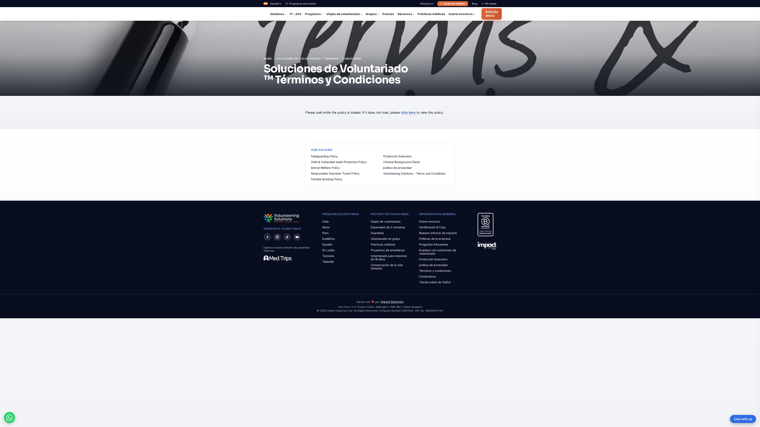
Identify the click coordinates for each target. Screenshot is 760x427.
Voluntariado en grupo (385, 238)
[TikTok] (287, 237)
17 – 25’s (295, 14)
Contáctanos (427, 276)
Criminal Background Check (401, 162)
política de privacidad (397, 167)
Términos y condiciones (435, 270)
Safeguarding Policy (324, 156)
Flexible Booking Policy (326, 179)
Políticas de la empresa (434, 238)
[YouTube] (297, 237)
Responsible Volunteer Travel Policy (335, 173)
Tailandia (328, 261)
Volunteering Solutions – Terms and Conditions (414, 173)
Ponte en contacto (454, 3)
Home (268, 58)
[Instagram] (277, 237)
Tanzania (328, 256)
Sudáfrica (328, 238)
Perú (325, 233)
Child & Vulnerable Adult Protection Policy (339, 162)
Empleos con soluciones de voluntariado (437, 251)
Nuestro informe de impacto (438, 233)
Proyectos (313, 14)
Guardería (377, 233)
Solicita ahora (491, 14)
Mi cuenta (490, 3)
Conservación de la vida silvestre (387, 266)
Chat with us (743, 419)
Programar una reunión (302, 3)
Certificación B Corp (432, 227)
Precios (388, 14)
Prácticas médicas (431, 14)
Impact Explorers (392, 301)
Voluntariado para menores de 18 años (389, 257)
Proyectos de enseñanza (388, 250)
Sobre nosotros (461, 14)
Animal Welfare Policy (325, 167)
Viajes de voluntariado (343, 14)
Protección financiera (397, 156)
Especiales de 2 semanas (388, 227)
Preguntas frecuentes (433, 244)
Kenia (326, 227)
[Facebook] (267, 237)
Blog (474, 3)
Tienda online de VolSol (434, 282)
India (325, 221)
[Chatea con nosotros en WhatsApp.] (9, 417)
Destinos (277, 14)
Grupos (371, 14)
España (327, 244)
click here (408, 112)
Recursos (405, 14)
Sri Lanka (328, 250)
